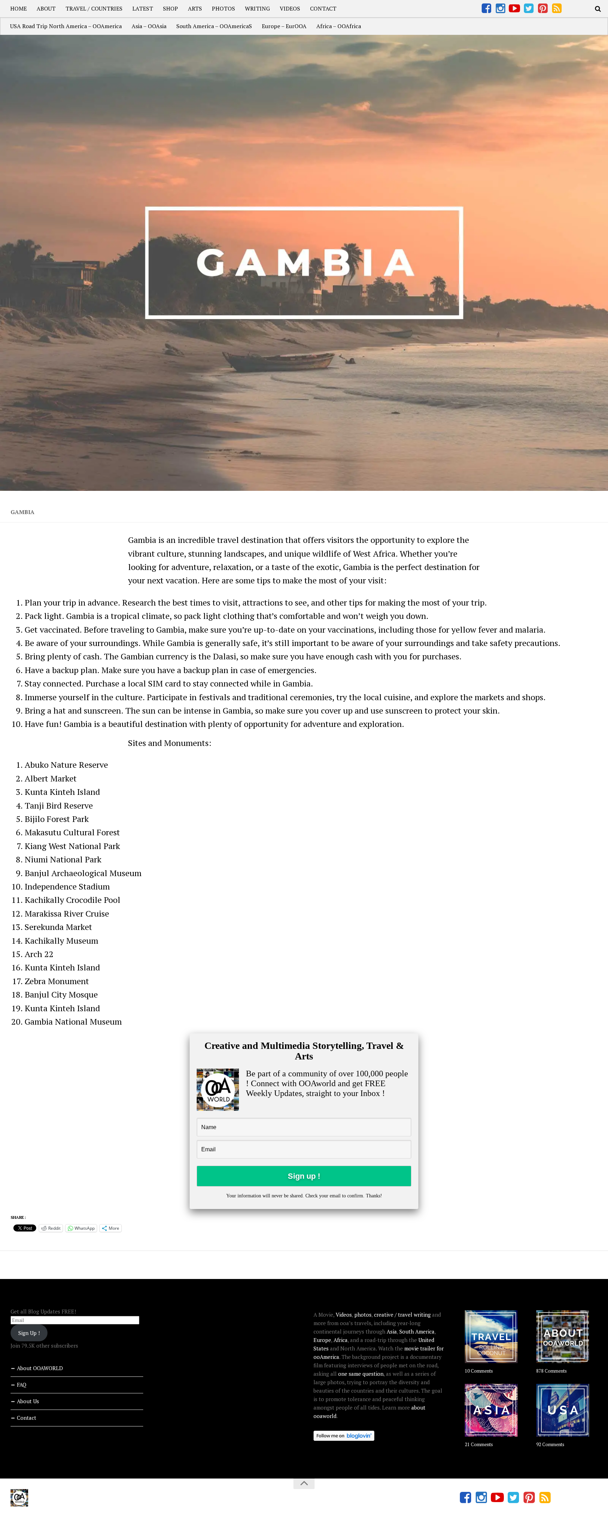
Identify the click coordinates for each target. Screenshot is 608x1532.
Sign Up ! (29, 1332)
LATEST (142, 8)
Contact (26, 1417)
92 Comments (550, 1444)
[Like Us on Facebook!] (486, 8)
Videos (344, 1314)
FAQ (21, 1384)
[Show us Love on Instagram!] (500, 8)
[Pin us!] (542, 8)
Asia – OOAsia (149, 26)
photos (363, 1314)
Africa (341, 1339)
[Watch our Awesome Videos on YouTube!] (514, 8)
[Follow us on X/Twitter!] (528, 8)
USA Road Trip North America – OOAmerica (66, 26)
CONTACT (323, 8)
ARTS (195, 8)
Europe (322, 1339)
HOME (18, 8)
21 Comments (479, 1444)
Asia (392, 1331)
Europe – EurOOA (284, 26)
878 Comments (551, 1371)
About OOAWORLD (40, 1368)
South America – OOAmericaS (214, 26)
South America (417, 1331)
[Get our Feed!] (556, 8)
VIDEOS (290, 8)
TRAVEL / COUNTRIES (93, 8)
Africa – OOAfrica (338, 26)
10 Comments (479, 1371)
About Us (28, 1401)
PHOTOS (223, 8)
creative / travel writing (402, 1314)
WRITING (257, 8)
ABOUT (46, 8)
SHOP (170, 8)
